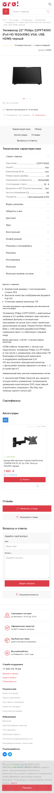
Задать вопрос (27, 583)
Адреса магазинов (11, 697)
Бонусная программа (12, 711)
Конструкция (13, 232)
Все (5, 420)
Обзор (38, 129)
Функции (11, 266)
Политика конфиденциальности (17, 738)
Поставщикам (9, 730)
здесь (14, 782)
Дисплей (10, 218)
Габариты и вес (14, 211)
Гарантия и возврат (12, 706)
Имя (6, 541)
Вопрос (8, 553)
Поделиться (40, 115)
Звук (8, 225)
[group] (27, 77)
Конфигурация (14, 238)
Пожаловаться (9, 681)
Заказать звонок (10, 673)
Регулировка (13, 259)
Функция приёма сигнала (20, 273)
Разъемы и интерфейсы (19, 245)
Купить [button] (26, 479)
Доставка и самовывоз (13, 702)
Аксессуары (20, 134)
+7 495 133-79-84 (12, 668)
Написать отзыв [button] (28, 508)
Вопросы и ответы (27, 140)
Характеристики (21, 129)
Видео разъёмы (14, 204)
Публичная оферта (11, 734)
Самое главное (14, 156)
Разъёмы (11, 252)
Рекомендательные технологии (18, 743)
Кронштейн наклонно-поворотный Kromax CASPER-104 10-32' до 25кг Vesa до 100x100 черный (23, 463)
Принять (27, 787)
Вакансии (7, 721)
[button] (24, 99)
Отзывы (35, 134)
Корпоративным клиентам (15, 725)
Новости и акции (10, 693)
